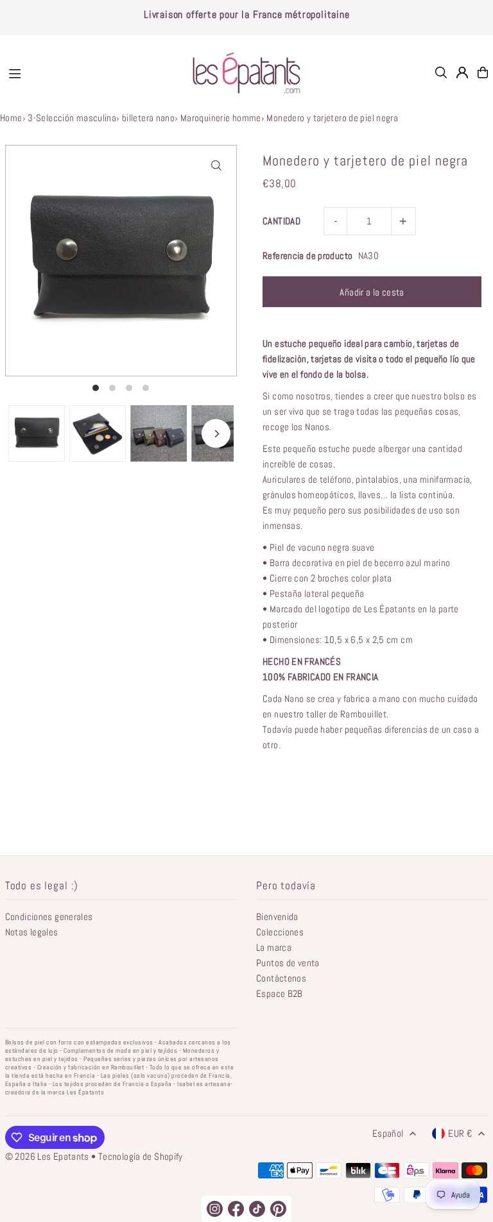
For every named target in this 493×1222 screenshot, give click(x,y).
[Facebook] (235, 1208)
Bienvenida (277, 916)
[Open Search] (441, 72)
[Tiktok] (257, 1208)
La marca (273, 947)
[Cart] (483, 72)
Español (388, 1133)
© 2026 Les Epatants (47, 1156)
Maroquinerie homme (220, 118)
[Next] (216, 433)
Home (11, 118)
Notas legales (31, 932)
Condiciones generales (49, 916)
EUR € (460, 1133)
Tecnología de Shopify (140, 1156)
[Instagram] (214, 1208)
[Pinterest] (278, 1208)
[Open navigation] (89, 71)
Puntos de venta (288, 963)
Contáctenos (281, 978)
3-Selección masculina (72, 118)
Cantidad (281, 221)
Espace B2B (279, 993)
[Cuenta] (462, 72)
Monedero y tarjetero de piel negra (332, 118)
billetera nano (148, 118)
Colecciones (280, 932)
